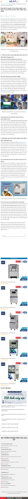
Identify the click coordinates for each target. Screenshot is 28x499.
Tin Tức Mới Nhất (6, 388)
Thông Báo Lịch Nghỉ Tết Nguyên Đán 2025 (9, 424)
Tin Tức (3, 16)
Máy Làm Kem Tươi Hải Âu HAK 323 (8, 332)
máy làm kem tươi (22, 142)
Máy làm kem (6, 90)
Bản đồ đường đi (4, 447)
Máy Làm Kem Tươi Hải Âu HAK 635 (8, 383)
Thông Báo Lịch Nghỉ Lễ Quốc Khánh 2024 (9, 431)
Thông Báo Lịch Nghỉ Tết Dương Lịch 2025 (9, 427)
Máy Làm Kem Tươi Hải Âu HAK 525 (8, 358)
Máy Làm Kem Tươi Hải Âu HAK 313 (8, 307)
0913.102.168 (10, 498)
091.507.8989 (19, 498)
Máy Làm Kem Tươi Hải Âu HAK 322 (8, 282)
